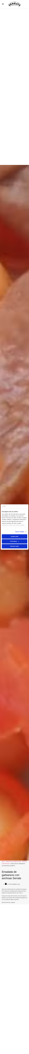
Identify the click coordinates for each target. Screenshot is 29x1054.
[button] (3, 4)
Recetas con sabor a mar (13, 861)
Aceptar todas (14, 536)
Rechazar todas (14, 546)
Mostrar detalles (19, 531)
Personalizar (13, 541)
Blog (3, 861)
